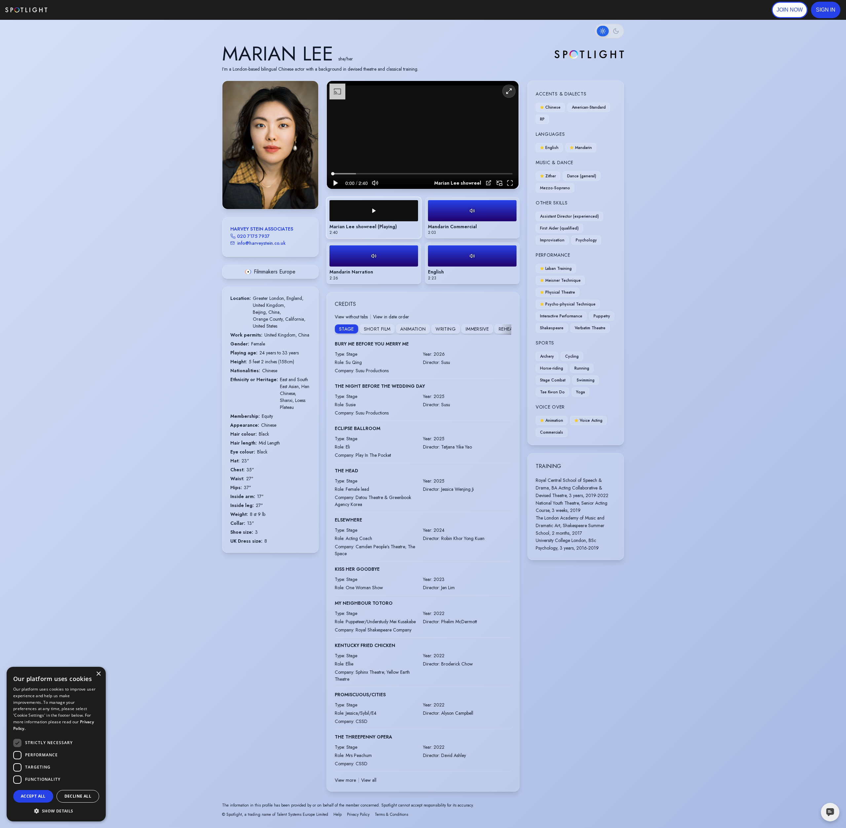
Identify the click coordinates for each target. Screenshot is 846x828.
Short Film (377, 329)
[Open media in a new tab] (488, 182)
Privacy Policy (358, 814)
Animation (413, 329)
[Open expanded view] (308, 91)
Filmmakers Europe (274, 271)
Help (337, 814)
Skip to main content (73, 10)
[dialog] (56, 744)
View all (368, 780)
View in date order (391, 316)
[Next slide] (307, 151)
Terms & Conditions (391, 814)
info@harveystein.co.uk (261, 243)
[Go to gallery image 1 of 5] (263, 192)
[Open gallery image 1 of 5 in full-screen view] (270, 145)
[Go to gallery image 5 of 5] (279, 192)
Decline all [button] (77, 796)
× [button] (98, 673)
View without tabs (351, 316)
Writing (445, 329)
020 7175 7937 (253, 236)
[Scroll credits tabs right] (506, 329)
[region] (423, 135)
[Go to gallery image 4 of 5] (275, 192)
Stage (346, 329)
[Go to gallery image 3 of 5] (272, 192)
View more (345, 780)
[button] (825, 10)
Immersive (477, 329)
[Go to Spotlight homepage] (26, 10)
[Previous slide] (233, 151)
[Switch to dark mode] (609, 31)
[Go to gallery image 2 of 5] (269, 192)
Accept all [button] (33, 796)
